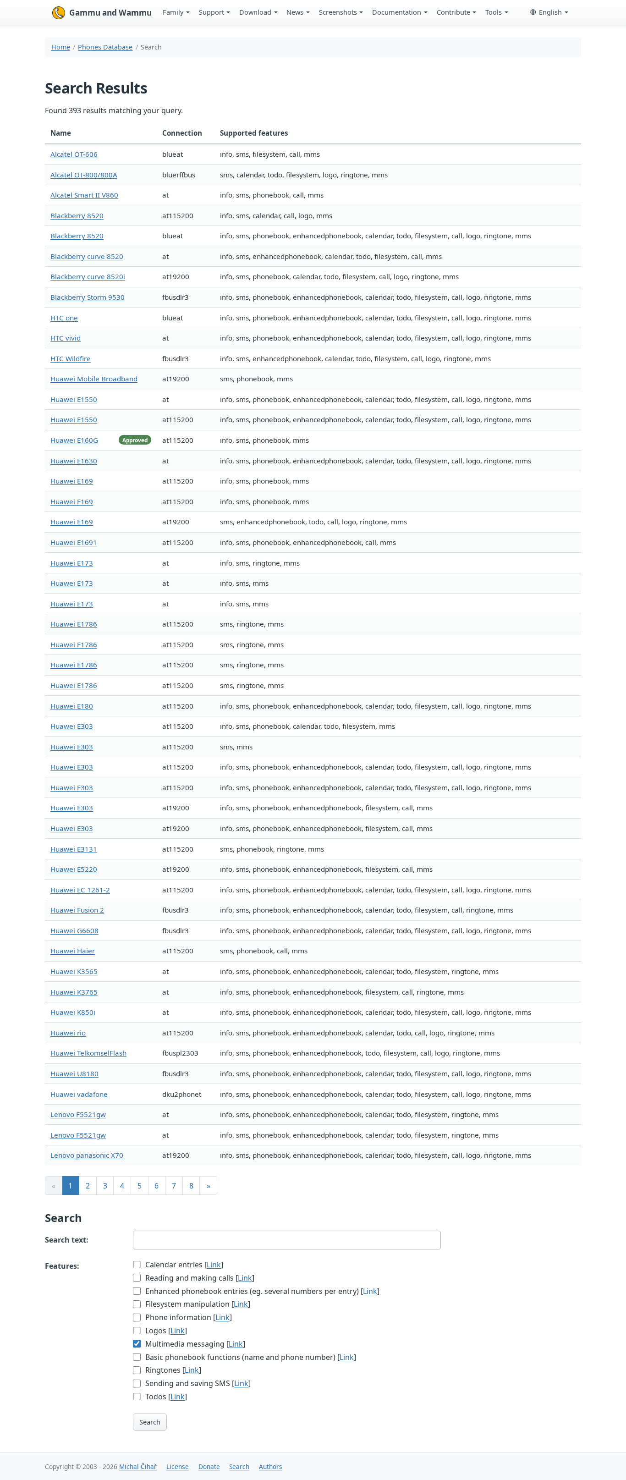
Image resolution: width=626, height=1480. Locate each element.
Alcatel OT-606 (74, 154)
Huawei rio (68, 1032)
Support (211, 12)
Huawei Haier (72, 950)
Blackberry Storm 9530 (87, 297)
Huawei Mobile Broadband (93, 378)
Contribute (453, 12)
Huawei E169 (71, 480)
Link (214, 1265)
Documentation (396, 12)
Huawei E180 (71, 705)
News (294, 12)
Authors (270, 1466)
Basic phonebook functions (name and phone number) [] (249, 1357)
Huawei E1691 (73, 542)
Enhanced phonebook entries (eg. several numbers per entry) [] (261, 1291)
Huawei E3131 (73, 848)
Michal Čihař (138, 1466)
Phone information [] (187, 1317)
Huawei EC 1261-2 (80, 889)
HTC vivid (65, 337)
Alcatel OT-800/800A (83, 174)
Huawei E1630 (73, 460)
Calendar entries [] (183, 1265)
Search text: (66, 1240)
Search (149, 1421)
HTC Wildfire (70, 358)
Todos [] (165, 1397)
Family (173, 12)
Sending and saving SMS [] (197, 1383)
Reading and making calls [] (198, 1278)
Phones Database (105, 47)
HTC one (64, 317)
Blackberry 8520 (77, 215)
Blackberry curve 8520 (86, 256)
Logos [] (165, 1331)
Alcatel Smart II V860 (84, 194)
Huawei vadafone (79, 1094)
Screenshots (338, 12)
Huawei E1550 (73, 399)
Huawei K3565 (74, 971)
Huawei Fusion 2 (77, 909)
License (177, 1466)
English (550, 12)
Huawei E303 (71, 726)
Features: (62, 1266)
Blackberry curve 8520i (87, 276)
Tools (493, 12)
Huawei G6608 (74, 930)
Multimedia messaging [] (194, 1344)
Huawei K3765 (74, 991)
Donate (209, 1466)
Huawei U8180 (74, 1073)
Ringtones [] (172, 1370)
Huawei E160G (74, 440)
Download (255, 12)
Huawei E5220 (73, 869)
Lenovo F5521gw (78, 1114)
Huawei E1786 (73, 623)
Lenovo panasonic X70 (86, 1155)
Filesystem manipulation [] (196, 1304)
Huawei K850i (72, 1012)
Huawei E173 (71, 562)
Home (60, 47)
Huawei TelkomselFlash (88, 1052)
